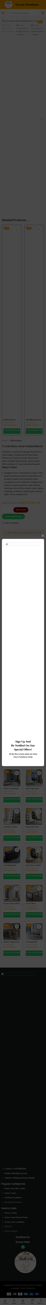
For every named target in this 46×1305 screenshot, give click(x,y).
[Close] (43, 536)
